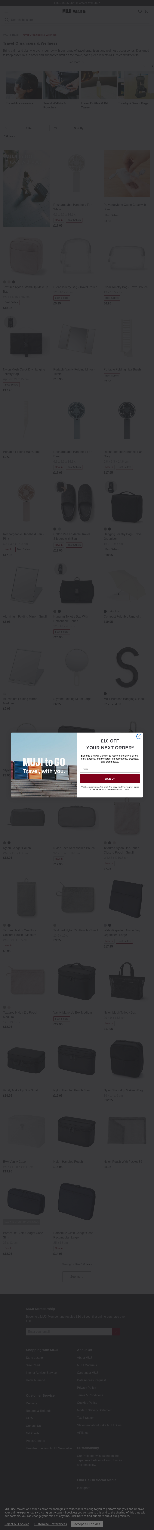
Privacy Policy (123, 789)
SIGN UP (110, 778)
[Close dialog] (139, 736)
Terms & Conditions (104, 789)
